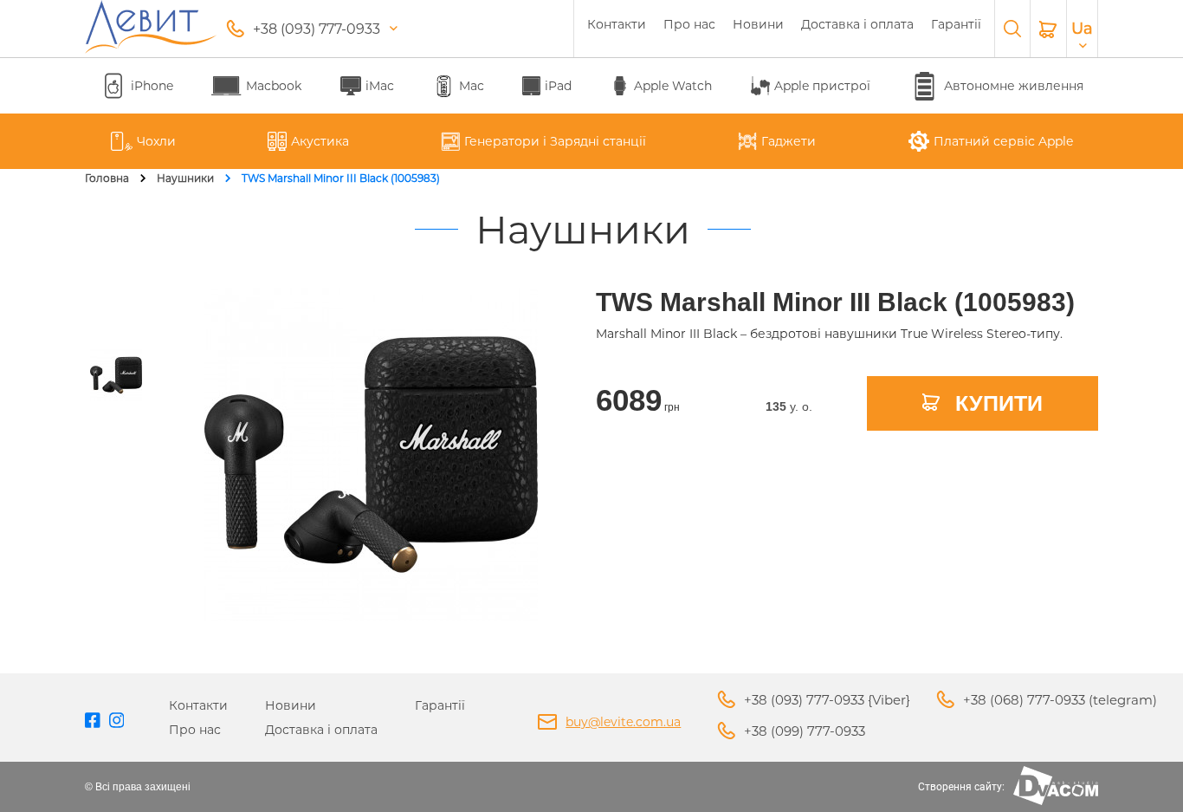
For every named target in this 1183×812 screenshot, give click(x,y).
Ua (1082, 28)
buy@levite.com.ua (623, 722)
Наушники (185, 178)
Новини (758, 24)
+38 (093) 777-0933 (316, 29)
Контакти (616, 24)
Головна (107, 178)
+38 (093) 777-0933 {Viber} (827, 700)
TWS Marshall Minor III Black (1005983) (341, 178)
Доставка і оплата (857, 24)
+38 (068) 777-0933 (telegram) (1060, 700)
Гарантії (956, 24)
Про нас (689, 24)
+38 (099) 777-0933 (804, 731)
